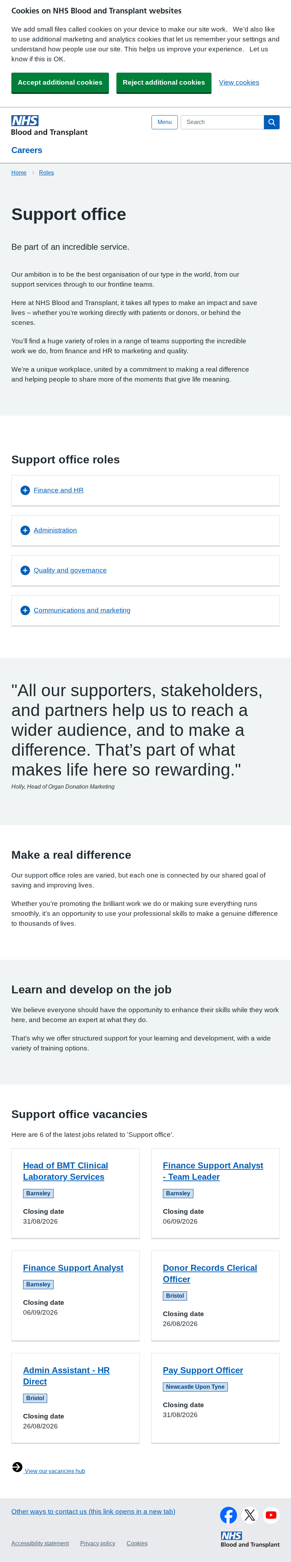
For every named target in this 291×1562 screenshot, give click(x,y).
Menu (165, 122)
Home (19, 173)
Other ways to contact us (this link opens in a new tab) (93, 1511)
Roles (46, 173)
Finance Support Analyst (73, 1268)
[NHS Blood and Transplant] (250, 1546)
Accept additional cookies (60, 82)
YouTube (271, 1515)
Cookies (137, 1543)
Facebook (228, 1515)
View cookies (239, 82)
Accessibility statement (40, 1543)
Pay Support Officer (203, 1370)
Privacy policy (97, 1543)
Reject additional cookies (164, 82)
